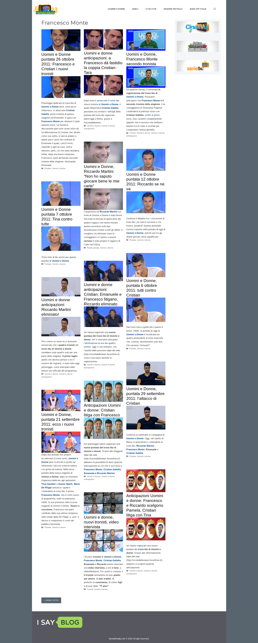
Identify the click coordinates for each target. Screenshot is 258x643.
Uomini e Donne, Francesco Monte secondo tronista (142, 59)
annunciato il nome (106, 100)
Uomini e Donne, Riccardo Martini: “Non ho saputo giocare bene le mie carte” (101, 176)
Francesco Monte (50, 121)
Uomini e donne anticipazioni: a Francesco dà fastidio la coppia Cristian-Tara (103, 63)
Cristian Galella (134, 453)
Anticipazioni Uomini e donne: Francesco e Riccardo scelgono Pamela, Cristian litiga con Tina (144, 505)
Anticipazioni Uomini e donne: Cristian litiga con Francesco (102, 410)
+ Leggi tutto (51, 600)
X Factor (151, 8)
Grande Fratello (173, 8)
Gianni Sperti (65, 484)
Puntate (47, 168)
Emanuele (89, 473)
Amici (135, 8)
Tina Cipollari (48, 484)
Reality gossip (93, 248)
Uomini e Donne (134, 233)
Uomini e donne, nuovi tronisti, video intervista (101, 522)
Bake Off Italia (198, 8)
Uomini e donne (116, 8)
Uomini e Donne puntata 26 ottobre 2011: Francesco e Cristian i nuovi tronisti (58, 64)
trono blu (143, 549)
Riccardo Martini (145, 446)
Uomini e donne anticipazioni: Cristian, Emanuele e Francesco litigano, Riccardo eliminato (103, 294)
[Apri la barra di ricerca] (214, 9)
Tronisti (132, 133)
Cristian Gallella (112, 469)
